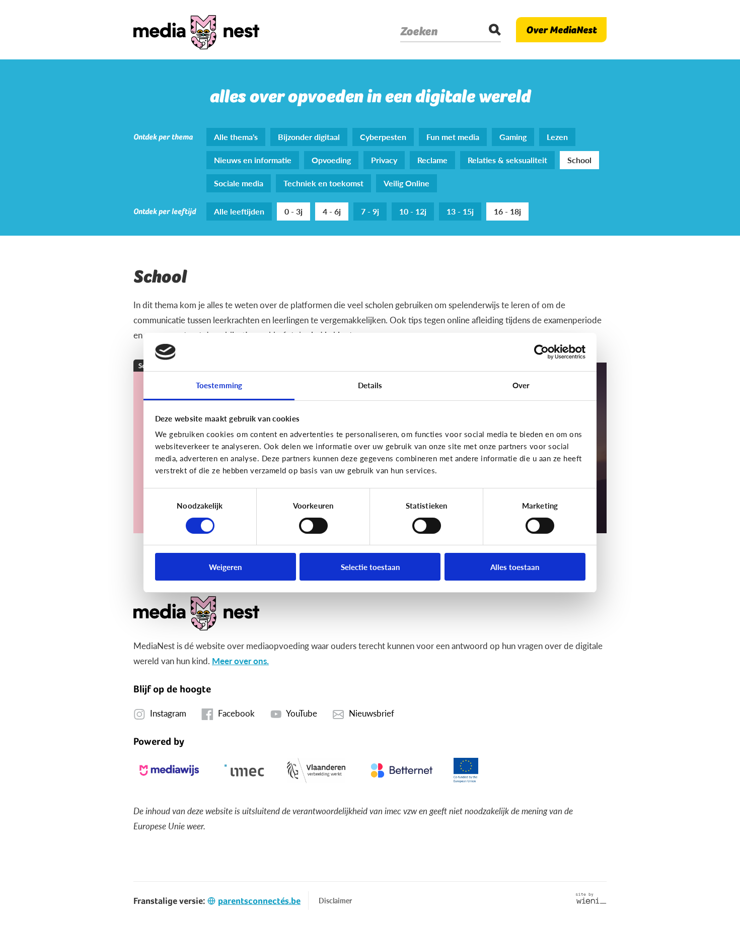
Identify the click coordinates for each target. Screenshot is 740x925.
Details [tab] (370, 385)
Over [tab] (521, 385)
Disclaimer (335, 900)
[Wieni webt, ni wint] (591, 898)
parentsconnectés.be (259, 900)
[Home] (196, 29)
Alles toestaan (514, 566)
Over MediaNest (561, 30)
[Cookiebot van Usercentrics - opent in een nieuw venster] (541, 352)
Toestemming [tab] (219, 385)
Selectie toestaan (370, 566)
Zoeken (418, 31)
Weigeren (225, 566)
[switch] (313, 526)
